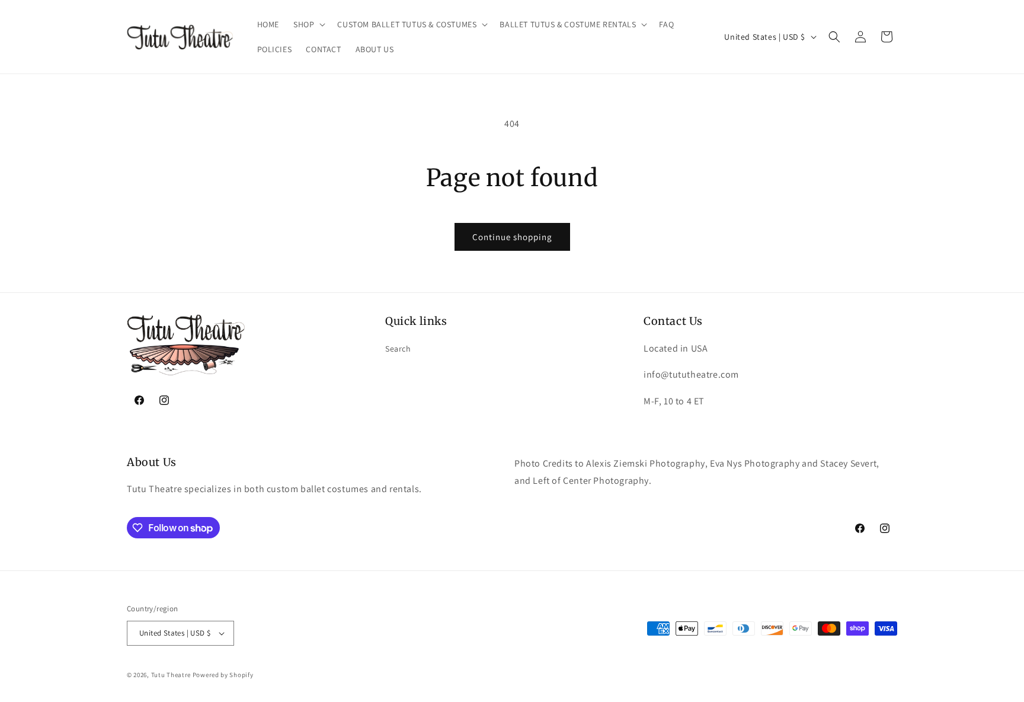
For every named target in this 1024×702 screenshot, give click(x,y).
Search (398, 348)
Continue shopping (512, 236)
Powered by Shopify (223, 675)
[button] (308, 24)
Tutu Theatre (171, 675)
